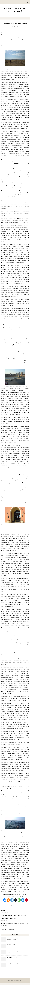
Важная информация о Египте (11, 894)
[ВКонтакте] (4, 900)
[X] (15, 900)
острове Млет (5, 143)
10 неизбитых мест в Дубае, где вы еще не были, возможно (13, 939)
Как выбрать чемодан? (12, 963)
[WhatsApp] (19, 900)
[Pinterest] (26, 900)
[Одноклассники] (8, 900)
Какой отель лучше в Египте (15, 896)
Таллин (16, 163)
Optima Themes (18, 980)
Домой (24, 894)
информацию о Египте (12, 296)
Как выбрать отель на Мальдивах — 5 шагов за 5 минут (13, 945)
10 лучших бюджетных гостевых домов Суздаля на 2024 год (13, 958)
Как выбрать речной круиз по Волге (13, 951)
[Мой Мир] (22, 900)
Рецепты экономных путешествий (15, 10)
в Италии (18, 878)
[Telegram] (12, 900)
